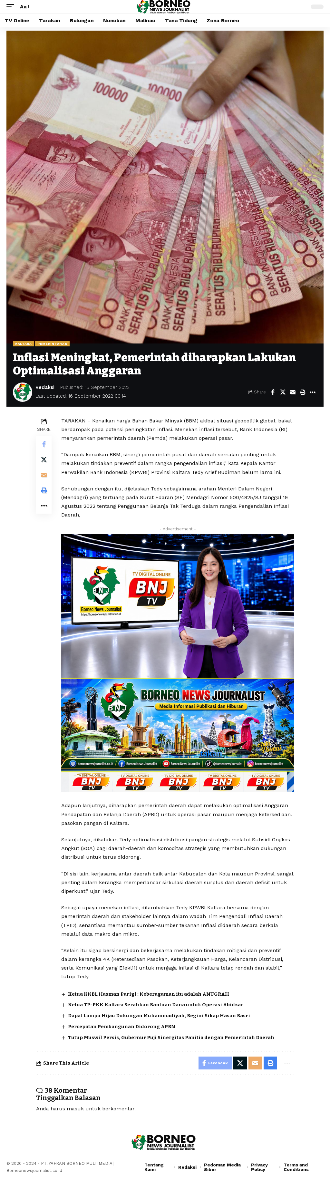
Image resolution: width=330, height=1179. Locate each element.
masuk (75, 1109)
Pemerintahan (52, 343)
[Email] (292, 392)
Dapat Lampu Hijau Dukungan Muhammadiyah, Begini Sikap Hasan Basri (159, 1016)
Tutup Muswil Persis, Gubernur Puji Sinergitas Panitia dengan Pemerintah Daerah (171, 1037)
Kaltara (23, 343)
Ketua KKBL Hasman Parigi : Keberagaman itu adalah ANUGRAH (148, 994)
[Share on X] (282, 392)
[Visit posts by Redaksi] (22, 392)
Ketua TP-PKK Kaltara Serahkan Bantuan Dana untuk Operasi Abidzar (155, 1005)
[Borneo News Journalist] (165, 7)
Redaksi (44, 387)
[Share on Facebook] (272, 392)
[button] (11, 6)
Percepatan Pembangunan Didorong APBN (121, 1026)
